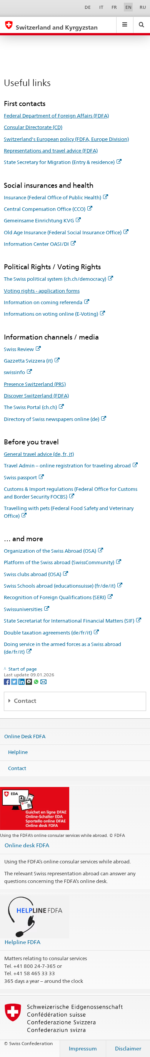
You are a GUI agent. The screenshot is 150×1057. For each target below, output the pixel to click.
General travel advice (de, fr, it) (39, 454)
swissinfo (14, 372)
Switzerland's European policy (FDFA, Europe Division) (66, 139)
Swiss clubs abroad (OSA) (32, 574)
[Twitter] (14, 681)
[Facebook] (7, 681)
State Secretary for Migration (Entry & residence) (59, 162)
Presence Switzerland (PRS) (35, 384)
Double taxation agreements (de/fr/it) (48, 633)
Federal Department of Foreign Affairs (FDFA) (56, 116)
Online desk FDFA (27, 845)
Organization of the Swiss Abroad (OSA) (50, 551)
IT (101, 7)
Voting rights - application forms (42, 291)
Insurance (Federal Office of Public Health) (52, 197)
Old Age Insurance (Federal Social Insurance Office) (63, 232)
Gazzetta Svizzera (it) (28, 361)
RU (143, 7)
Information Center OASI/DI (36, 244)
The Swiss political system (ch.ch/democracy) (55, 279)
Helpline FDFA (22, 942)
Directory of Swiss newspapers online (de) (51, 419)
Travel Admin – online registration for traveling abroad (67, 465)
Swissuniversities (23, 609)
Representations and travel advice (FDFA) (51, 150)
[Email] (43, 681)
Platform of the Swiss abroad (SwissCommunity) (59, 562)
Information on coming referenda (43, 302)
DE (88, 7)
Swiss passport (20, 477)
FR (114, 7)
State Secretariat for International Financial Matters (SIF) (69, 621)
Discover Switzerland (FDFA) (36, 396)
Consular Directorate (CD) (33, 127)
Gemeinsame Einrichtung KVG (39, 220)
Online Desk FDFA (24, 736)
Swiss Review (19, 349)
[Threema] (29, 681)
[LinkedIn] (22, 681)
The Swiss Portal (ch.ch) (30, 407)
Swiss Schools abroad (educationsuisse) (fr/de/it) (59, 586)
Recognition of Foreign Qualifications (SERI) (55, 597)
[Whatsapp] (36, 681)
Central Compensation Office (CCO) (44, 209)
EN (128, 7)
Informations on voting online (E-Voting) (51, 314)
